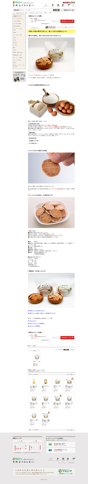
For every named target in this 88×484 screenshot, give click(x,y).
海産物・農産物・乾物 (17, 52)
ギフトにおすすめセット (18, 18)
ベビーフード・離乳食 (17, 57)
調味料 (14, 32)
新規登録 (65, 2)
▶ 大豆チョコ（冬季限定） (34, 326)
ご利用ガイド (52, 6)
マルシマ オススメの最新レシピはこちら (65, 27)
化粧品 (14, 62)
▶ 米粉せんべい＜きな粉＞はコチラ (36, 310)
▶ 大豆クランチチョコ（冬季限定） (36, 323)
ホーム (14, 12)
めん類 (14, 40)
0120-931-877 (60, 444)
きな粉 (14, 37)
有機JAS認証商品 (16, 26)
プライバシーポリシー (62, 462)
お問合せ (62, 6)
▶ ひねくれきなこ (32, 321)
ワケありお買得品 (17, 21)
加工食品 (15, 42)
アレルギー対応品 (17, 60)
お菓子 (26, 12)
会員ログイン (72, 2)
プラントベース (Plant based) (17, 29)
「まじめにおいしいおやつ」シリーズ (35, 12)
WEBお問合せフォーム (60, 450)
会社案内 (58, 6)
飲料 (14, 47)
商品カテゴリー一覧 (69, 10)
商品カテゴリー (46, 6)
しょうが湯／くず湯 (17, 35)
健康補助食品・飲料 (17, 55)
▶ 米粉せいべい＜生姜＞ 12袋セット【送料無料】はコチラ (41, 313)
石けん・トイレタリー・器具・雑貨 (18, 66)
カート (68, 5)
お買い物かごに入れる (66, 21)
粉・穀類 (15, 45)
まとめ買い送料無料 (17, 23)
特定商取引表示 (71, 462)
